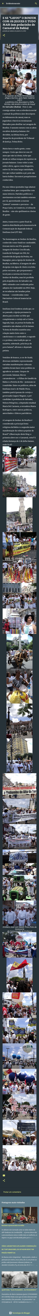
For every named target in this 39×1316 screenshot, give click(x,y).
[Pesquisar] (36, 3)
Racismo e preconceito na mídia (13, 1225)
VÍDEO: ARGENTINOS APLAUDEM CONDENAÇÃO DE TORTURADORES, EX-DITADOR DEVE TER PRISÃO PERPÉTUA (19, 1249)
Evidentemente (13, 3)
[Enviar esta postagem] (4, 1176)
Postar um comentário (12, 1192)
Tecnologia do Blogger (21, 1313)
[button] (4, 35)
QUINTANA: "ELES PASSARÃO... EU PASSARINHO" (19, 1290)
